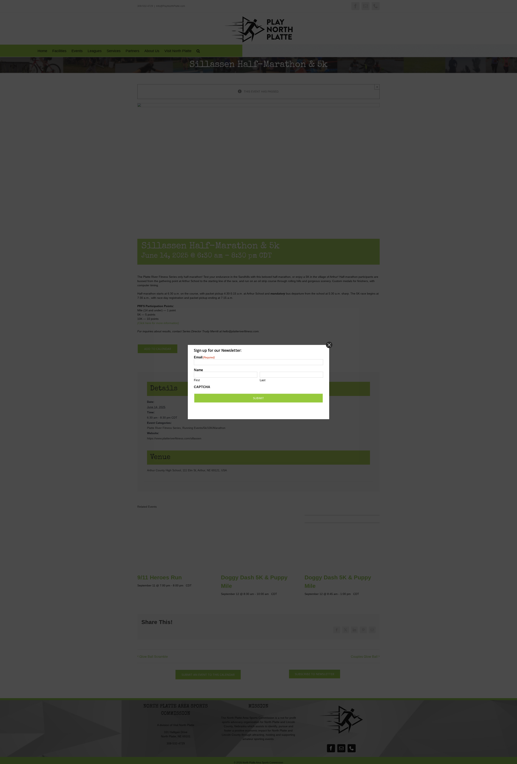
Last (262, 380)
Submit (258, 398)
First (197, 380)
